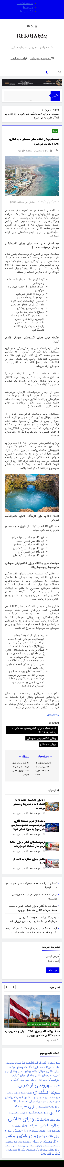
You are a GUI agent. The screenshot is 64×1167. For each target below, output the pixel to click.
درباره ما (28, 7)
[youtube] (28, 27)
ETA (58, 1062)
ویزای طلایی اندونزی (40, 1131)
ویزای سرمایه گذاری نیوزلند (34, 1113)
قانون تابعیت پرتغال (18, 1097)
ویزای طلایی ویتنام (49, 1136)
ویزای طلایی (21, 1119)
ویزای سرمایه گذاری (37, 1109)
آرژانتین (51, 1063)
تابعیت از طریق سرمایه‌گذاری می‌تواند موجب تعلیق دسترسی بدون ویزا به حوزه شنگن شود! (28, 825)
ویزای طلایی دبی (16, 1130)
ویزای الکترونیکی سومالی (41, 738)
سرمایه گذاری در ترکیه (39, 1080)
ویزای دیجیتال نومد (49, 1107)
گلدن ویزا (46, 1154)
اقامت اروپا (39, 1067)
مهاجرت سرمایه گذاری (47, 1024)
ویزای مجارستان (24, 1141)
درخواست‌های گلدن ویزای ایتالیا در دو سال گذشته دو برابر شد (27, 844)
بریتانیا (6, 1071)
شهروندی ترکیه (26, 1092)
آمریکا (42, 1062)
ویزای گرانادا (23, 1145)
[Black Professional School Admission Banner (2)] (32, 82)
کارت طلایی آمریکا (27, 1150)
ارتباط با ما (26, 11)
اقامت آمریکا (53, 1067)
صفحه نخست (25, 3)
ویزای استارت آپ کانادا (23, 1101)
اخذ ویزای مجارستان (13, 1062)
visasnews (53, 715)
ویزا (55, 131)
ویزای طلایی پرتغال (21, 1135)
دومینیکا (54, 1079)
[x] (32, 27)
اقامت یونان (24, 1067)
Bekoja (41, 151)
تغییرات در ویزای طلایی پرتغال (43, 1075)
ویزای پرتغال (35, 1146)
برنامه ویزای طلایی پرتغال (23, 1071)
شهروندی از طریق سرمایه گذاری (39, 1088)
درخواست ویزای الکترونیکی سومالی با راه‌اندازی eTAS (34, 730)
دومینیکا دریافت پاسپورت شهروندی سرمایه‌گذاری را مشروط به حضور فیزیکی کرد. (33, 919)
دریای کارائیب (18, 1075)
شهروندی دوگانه (38, 1097)
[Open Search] (59, 72)
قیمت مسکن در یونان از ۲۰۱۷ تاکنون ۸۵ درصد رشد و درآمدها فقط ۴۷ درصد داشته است (31, 930)
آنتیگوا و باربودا (30, 1063)
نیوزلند (39, 1101)
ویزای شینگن (42, 1120)
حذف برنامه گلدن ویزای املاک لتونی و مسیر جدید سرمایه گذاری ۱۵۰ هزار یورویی (33, 908)
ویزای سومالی (48, 744)
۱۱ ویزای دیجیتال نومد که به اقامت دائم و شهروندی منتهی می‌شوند (29, 804)
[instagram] (36, 27)
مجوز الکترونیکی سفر (51, 1101)
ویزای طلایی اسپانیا (44, 1125)
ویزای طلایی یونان (46, 1141)
